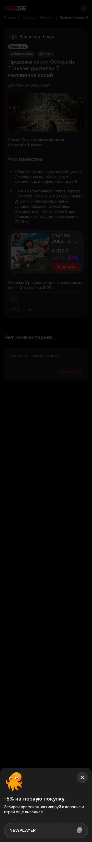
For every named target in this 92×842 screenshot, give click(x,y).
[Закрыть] (82, 777)
